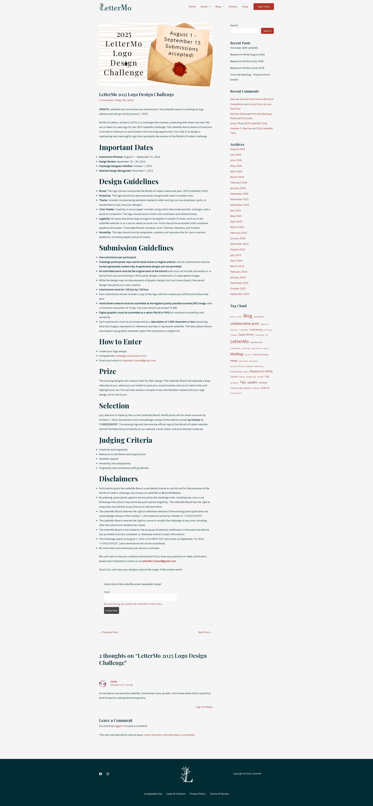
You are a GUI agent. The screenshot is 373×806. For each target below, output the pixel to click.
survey (260, 376)
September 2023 (239, 294)
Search (234, 25)
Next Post (205, 632)
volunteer (263, 382)
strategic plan (251, 377)
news (233, 360)
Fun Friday (268, 330)
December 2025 (239, 193)
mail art (266, 348)
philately (249, 366)
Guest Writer (246, 334)
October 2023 (238, 288)
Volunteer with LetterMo (244, 47)
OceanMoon (237, 104)
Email (107, 591)
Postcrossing (236, 371)
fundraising (256, 329)
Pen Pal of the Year (237, 366)
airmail (239, 317)
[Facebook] (100, 773)
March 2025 (237, 227)
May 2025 (236, 216)
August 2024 (237, 249)
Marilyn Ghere (238, 113)
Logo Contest (256, 348)
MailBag (236, 354)
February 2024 (238, 271)
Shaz (233, 99)
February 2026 (238, 182)
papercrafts (243, 361)
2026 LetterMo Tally (255, 123)
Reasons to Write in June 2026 (247, 68)
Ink (266, 335)
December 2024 (239, 243)
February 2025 (238, 232)
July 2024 (235, 255)
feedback (233, 330)
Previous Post (108, 632)
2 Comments (106, 100)
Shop (245, 6)
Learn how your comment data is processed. (169, 734)
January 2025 (238, 238)
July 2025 (235, 210)
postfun (246, 372)
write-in (265, 388)
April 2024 (236, 260)
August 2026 (237, 149)
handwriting (259, 335)
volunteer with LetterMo (240, 388)
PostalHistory (258, 366)
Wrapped (255, 388)
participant (253, 361)
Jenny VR (235, 123)
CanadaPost (258, 316)
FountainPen (244, 330)
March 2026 (237, 177)
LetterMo (239, 341)
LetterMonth (235, 348)
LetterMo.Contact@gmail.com (139, 360)
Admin (232, 317)
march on (248, 355)
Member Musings (261, 354)
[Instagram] (107, 773)
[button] (209, 6)
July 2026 (235, 154)
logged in (119, 726)
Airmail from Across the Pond (256, 99)
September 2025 (239, 204)
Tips (243, 382)
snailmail (234, 376)
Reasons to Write (261, 371)
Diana (113, 681)
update (252, 382)
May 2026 (236, 165)
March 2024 (237, 266)
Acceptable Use (153, 793)
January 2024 (238, 277)
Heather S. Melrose (241, 128)
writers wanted (236, 393)
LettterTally (245, 348)
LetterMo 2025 (256, 342)
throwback (234, 383)
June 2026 (236, 160)
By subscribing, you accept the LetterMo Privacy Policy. (133, 603)
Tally (267, 376)
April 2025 (236, 221)
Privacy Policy (197, 793)
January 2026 (238, 188)
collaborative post (244, 323)
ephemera (264, 324)
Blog (218, 6)
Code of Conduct (175, 793)
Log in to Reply (204, 706)
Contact (233, 6)
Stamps (242, 377)
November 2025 (239, 199)
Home (192, 6)
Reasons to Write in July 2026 (247, 61)
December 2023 (239, 283)
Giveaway (233, 335)
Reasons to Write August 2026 (247, 54)
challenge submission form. (131, 355)
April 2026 (236, 171)
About (204, 6)
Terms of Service (219, 793)
